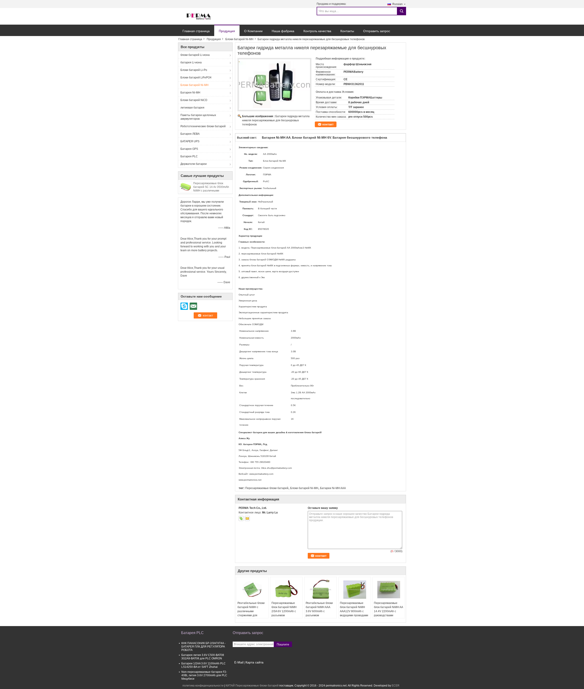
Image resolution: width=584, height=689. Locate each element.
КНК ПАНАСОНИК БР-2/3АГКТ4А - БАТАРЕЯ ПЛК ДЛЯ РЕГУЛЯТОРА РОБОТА (203, 647)
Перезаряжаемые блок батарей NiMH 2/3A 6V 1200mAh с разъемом (284, 609)
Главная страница (196, 31)
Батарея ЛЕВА (190, 133)
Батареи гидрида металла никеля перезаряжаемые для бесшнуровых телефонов (276, 120)
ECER (395, 685)
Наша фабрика (283, 31)
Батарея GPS (189, 148)
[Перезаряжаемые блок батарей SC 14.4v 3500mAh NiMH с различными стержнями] (186, 186)
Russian (397, 4)
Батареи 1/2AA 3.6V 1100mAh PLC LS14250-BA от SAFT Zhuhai (203, 665)
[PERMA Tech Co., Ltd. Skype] (241, 518)
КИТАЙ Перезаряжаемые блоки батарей (252, 685)
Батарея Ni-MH (190, 92)
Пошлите (283, 644)
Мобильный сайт (246, 668)
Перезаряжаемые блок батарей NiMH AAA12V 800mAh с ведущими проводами (354, 609)
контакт (328, 124)
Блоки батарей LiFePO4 (195, 77)
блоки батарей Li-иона (195, 55)
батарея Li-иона (191, 62)
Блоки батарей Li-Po (193, 70)
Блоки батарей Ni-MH (239, 39)
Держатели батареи (193, 164)
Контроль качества (317, 31)
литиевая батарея (192, 107)
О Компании (253, 31)
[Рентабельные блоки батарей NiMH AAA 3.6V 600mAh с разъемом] (320, 589)
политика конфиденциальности (203, 685)
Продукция (227, 31)
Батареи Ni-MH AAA (333, 488)
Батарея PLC (189, 156)
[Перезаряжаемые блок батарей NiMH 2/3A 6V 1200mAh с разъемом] (286, 589)
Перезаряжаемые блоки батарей (266, 488)
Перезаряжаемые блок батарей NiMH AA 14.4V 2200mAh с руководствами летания (388, 611)
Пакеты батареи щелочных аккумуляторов (198, 117)
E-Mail (238, 662)
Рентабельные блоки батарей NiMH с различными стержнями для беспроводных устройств (251, 613)
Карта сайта (254, 662)
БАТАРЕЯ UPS (189, 141)
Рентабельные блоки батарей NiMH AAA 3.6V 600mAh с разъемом (319, 609)
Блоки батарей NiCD (193, 100)
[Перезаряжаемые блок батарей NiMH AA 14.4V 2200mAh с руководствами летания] (389, 589)
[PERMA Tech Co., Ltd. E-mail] (247, 518)
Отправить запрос (376, 31)
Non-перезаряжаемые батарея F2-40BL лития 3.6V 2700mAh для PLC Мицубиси (204, 675)
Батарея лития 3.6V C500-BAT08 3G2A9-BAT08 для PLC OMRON (202, 656)
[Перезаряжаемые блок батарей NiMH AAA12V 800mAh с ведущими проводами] (355, 589)
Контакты (347, 31)
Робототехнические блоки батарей (203, 126)
